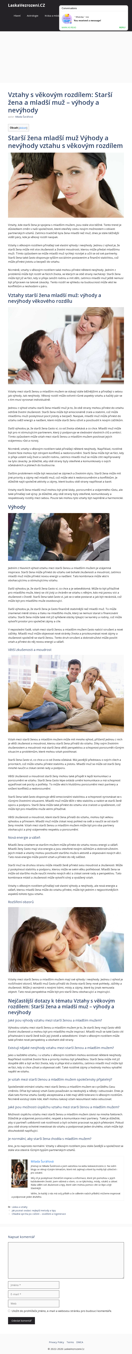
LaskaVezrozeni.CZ (26, 5)
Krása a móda (52, 15)
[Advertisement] (66, 55)
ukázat (22, 127)
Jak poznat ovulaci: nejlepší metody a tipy (34, 1210)
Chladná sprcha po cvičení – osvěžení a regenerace (39, 1213)
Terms (70, 1342)
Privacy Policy (56, 1342)
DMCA (79, 1342)
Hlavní (17, 15)
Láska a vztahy (19, 1206)
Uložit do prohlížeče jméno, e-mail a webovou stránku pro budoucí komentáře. (62, 1311)
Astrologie (32, 15)
